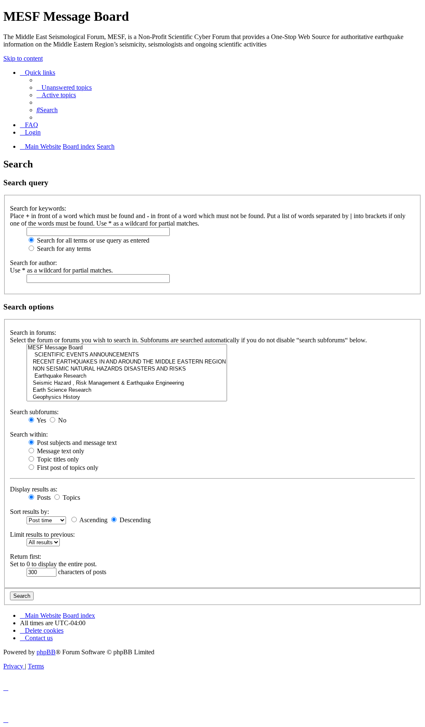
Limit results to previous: (42, 534)
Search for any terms (63, 248)
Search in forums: (33, 332)
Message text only (59, 450)
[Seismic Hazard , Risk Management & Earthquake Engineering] (127, 383)
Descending (134, 519)
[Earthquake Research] (127, 376)
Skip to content (23, 58)
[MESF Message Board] (127, 347)
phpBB (46, 652)
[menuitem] (64, 87)
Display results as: (33, 489)
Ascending (92, 519)
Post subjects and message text (76, 442)
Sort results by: (29, 511)
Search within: (29, 434)
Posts (43, 497)
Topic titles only (57, 459)
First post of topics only (66, 467)
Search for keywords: (38, 208)
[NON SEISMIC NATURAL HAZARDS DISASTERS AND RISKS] (127, 369)
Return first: (25, 556)
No (61, 420)
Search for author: (33, 262)
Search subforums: (34, 411)
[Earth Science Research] (127, 390)
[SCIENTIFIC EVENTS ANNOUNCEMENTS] (127, 355)
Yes (40, 420)
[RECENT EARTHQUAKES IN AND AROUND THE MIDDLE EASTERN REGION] (127, 362)
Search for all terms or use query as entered (92, 240)
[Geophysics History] (127, 397)
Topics (70, 497)
